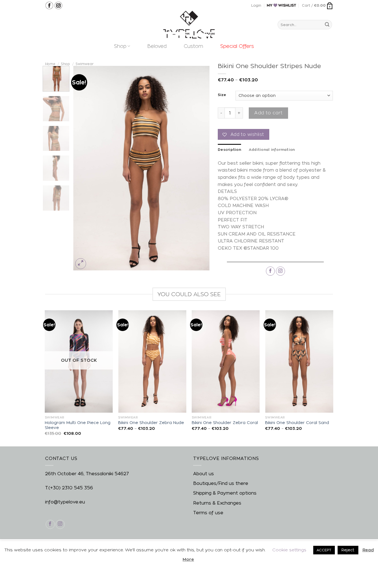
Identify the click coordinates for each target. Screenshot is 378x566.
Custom (193, 46)
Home (50, 64)
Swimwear (85, 64)
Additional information (272, 149)
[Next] (200, 168)
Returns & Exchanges (217, 503)
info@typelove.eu (65, 502)
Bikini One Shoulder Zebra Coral (225, 422)
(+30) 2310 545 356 (70, 487)
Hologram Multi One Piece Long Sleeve (77, 425)
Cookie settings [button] (289, 549)
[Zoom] (80, 263)
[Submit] (327, 24)
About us (203, 473)
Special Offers (237, 46)
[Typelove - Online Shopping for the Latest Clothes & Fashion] (189, 24)
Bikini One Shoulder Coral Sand (297, 422)
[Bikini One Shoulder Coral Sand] (299, 361)
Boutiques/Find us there (220, 483)
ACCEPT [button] (324, 550)
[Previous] (83, 168)
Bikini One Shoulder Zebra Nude (151, 422)
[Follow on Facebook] (270, 271)
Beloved (157, 46)
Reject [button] (347, 550)
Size (222, 95)
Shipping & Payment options (225, 493)
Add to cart (268, 112)
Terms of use (208, 512)
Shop (120, 46)
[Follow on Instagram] (280, 271)
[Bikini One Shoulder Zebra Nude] (152, 361)
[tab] (229, 149)
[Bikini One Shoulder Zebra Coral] (226, 361)
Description (229, 149)
